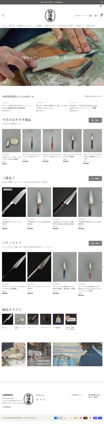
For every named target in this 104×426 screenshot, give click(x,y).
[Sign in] (96, 15)
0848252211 (7, 407)
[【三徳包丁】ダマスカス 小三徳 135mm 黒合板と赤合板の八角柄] (65, 202)
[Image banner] (52, 57)
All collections (11, 26)
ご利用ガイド (79, 26)
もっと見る (95, 178)
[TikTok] (44, 399)
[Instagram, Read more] (91, 15)
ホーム (4, 26)
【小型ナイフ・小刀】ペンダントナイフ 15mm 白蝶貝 (11, 158)
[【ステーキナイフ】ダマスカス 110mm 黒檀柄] (72, 140)
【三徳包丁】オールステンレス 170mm (12, 223)
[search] (3, 15)
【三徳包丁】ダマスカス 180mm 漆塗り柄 (38, 223)
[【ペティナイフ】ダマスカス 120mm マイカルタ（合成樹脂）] (14, 267)
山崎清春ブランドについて (25, 26)
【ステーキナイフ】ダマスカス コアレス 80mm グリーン (31, 156)
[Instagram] (37, 399)
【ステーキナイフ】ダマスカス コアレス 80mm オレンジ (52, 156)
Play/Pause (6, 82)
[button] (49, 82)
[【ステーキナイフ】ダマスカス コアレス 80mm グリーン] (31, 140)
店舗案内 (39, 26)
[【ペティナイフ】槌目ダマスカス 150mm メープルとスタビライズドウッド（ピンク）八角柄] (90, 267)
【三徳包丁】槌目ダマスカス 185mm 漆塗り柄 (90, 223)
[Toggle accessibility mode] (101, 6)
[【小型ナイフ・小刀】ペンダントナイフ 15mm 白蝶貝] (11, 140)
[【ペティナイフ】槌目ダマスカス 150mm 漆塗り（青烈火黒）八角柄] (65, 267)
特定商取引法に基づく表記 (94, 396)
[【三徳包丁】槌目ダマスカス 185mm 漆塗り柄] (90, 202)
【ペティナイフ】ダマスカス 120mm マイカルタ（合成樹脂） (14, 288)
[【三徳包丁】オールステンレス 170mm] (14, 202)
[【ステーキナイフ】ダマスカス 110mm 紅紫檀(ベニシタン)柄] (92, 140)
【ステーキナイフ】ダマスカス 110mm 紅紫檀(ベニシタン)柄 (92, 157)
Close (102, 2)
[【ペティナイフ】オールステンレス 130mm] (39, 267)
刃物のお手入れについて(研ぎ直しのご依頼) (58, 26)
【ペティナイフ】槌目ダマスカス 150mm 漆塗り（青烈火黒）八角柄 (64, 288)
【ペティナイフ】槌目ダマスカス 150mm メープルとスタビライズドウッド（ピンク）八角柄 (90, 289)
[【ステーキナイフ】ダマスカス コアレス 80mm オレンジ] (52, 140)
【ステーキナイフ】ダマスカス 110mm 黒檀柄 (72, 156)
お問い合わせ (90, 26)
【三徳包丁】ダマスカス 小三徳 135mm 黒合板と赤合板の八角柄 (63, 223)
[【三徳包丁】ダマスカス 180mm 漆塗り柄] (39, 202)
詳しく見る (95, 120)
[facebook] (40, 399)
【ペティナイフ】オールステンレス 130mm (38, 288)
